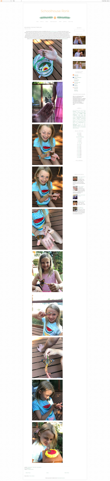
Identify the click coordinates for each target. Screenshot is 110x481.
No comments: (27, 468)
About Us (42, 21)
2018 (79, 134)
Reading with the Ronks (81, 123)
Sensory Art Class (82, 124)
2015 (79, 147)
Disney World (83, 116)
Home (37, 21)
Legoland (82, 120)
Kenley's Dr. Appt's (83, 119)
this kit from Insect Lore (54, 31)
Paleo (74, 122)
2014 (79, 148)
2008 (79, 157)
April (79, 141)
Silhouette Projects (76, 125)
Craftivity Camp (75, 113)
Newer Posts (28, 472)
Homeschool (31, 469)
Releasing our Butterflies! (33, 27)
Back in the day (81, 201)
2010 (79, 154)
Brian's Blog (70, 21)
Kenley (79, 119)
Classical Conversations (82, 112)
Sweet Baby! (81, 186)
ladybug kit (31, 38)
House (74, 119)
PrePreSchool (80, 122)
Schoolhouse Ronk (55, 11)
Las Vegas (77, 120)
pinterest (39, 467)
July (79, 135)
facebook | (30, 467)
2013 (79, 150)
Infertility (76, 119)
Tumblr (60, 21)
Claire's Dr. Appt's (75, 112)
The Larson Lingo (77, 82)
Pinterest (65, 21)
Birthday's (74, 111)
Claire (85, 111)
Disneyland (74, 117)
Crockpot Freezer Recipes (77, 116)
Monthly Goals (77, 121)
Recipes (47, 21)
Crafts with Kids (82, 115)
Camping (78, 111)
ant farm (56, 38)
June (79, 138)
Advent (79, 110)
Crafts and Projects (53, 21)
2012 (79, 151)
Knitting (74, 120)
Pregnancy (76, 122)
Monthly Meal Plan (83, 121)
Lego (80, 120)
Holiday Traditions (76, 118)
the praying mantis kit (63, 38)
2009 (79, 155)
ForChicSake (79, 117)
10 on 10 (74, 110)
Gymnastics (84, 117)
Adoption (77, 110)
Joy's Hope (76, 87)
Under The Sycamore (77, 77)
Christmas (81, 111)
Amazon (82, 110)
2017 (79, 144)
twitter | (35, 467)
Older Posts (67, 472)
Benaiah (84, 110)
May (79, 140)
